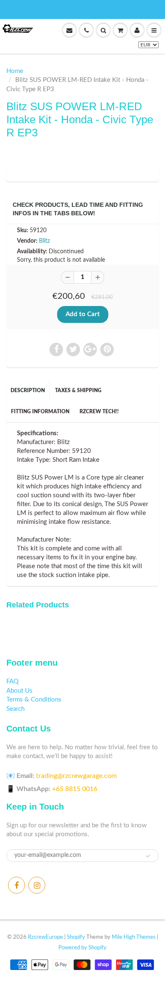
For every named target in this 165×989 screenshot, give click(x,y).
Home (14, 71)
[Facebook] (16, 885)
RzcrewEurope (45, 937)
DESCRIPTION (28, 390)
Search (15, 709)
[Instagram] (36, 885)
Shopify (76, 937)
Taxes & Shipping (78, 390)
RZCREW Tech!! (99, 411)
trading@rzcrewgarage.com (76, 775)
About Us (19, 691)
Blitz (44, 241)
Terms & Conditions (33, 699)
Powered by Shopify (82, 948)
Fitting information (40, 411)
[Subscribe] (148, 856)
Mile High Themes (134, 937)
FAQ (12, 681)
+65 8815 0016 (74, 789)
